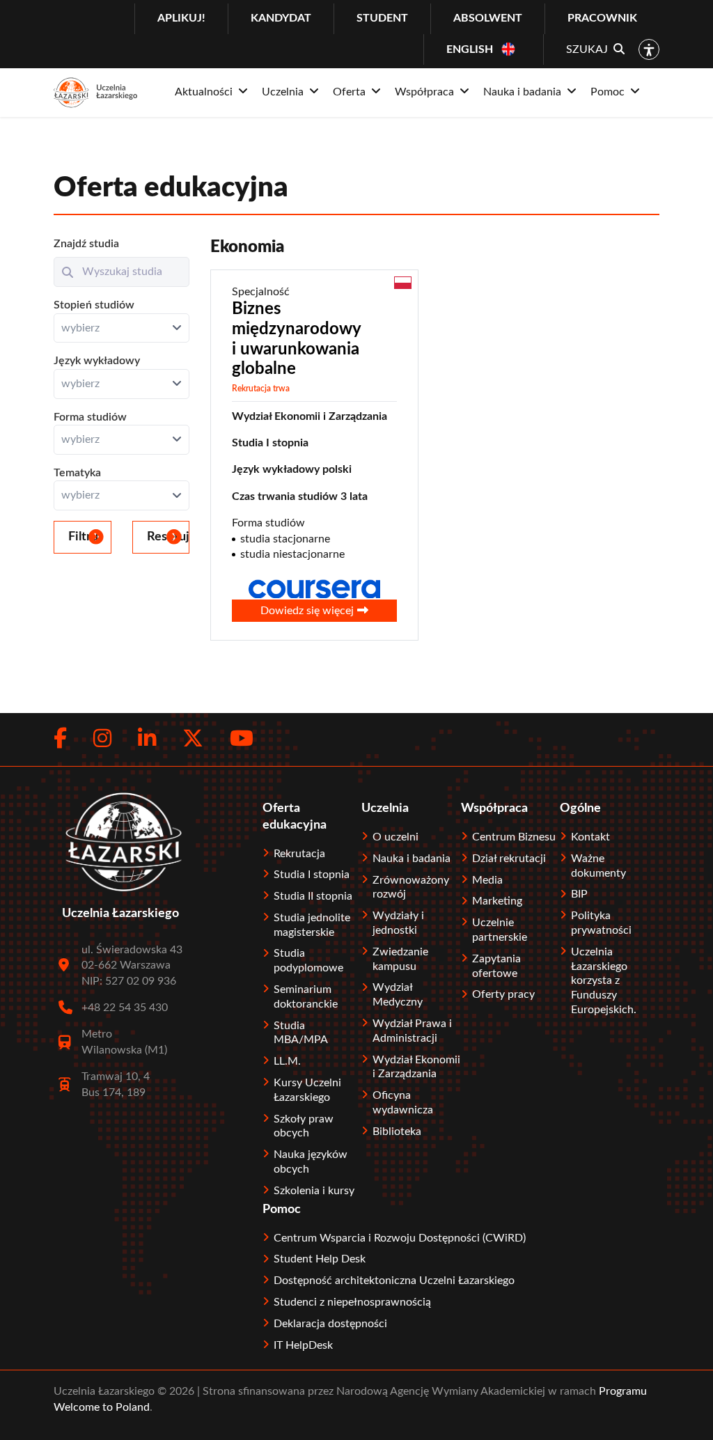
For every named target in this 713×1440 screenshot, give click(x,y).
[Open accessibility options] (648, 49)
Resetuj (168, 537)
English (469, 49)
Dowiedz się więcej (307, 610)
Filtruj (85, 537)
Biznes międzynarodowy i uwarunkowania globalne (296, 339)
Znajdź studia (86, 243)
